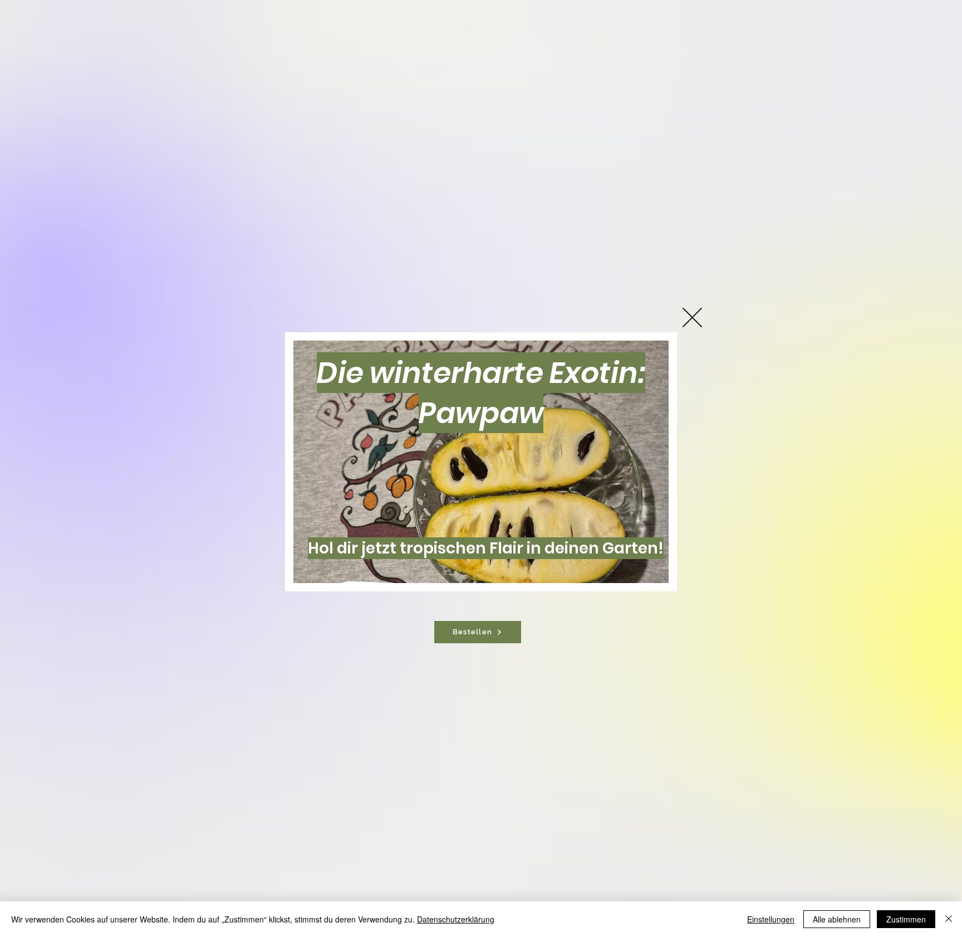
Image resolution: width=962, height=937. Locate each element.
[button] (692, 317)
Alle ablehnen (837, 919)
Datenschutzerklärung (455, 919)
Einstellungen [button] (770, 919)
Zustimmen (906, 919)
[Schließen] (948, 919)
